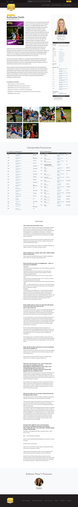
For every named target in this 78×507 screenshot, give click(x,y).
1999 (41, 196)
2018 (8, 201)
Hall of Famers (26, 500)
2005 (8, 160)
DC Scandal (61, 61)
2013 (8, 179)
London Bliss (61, 49)
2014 (8, 182)
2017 (8, 198)
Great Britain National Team (63, 68)
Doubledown (61, 57)
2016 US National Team (62, 70)
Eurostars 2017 (61, 58)
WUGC (47, 159)
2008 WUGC (60, 82)
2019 (8, 208)
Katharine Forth (18, 201)
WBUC (47, 161)
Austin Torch (61, 92)
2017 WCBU (60, 69)
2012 (8, 176)
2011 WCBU (60, 78)
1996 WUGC (60, 89)
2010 (8, 171)
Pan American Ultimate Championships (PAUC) (49, 165)
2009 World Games (62, 80)
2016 (8, 190)
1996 (41, 201)
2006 (8, 163)
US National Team (60, 158)
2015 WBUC (60, 73)
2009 (8, 168)
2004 (8, 157)
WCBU (46, 155)
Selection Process (37, 500)
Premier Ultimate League (62, 93)
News (8, 1)
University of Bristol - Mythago (64, 45)
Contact (11, 1)
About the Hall (49, 500)
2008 (41, 180)
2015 (8, 187)
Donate (68, 1)
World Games (48, 178)
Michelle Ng (39, 488)
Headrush (60, 51)
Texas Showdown (62, 55)
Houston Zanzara (61, 54)
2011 (8, 174)
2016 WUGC (60, 71)
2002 (41, 190)
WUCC (45, 168)
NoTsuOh (17, 187)
